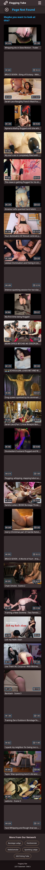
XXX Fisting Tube (22, 856)
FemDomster (32, 843)
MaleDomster (13, 849)
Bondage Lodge (14, 843)
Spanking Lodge (30, 849)
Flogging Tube (17, 2)
